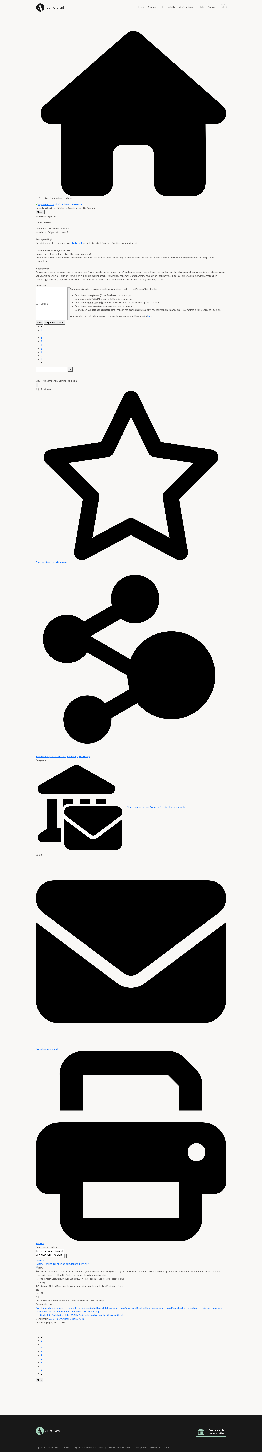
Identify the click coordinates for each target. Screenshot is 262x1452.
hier (149, 315)
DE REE (65, 1447)
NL (223, 7)
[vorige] (42, 326)
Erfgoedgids (168, 7)
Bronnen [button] (152, 7)
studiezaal (76, 243)
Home (141, 7)
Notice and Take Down (120, 1447)
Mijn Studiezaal (186, 7)
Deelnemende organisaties (216, 1431)
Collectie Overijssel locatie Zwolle (66, 1318)
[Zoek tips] (68, 303)
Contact (212, 7)
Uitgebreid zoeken (54, 322)
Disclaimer (155, 1447)
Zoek (39, 322)
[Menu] (37, 385)
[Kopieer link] (65, 1256)
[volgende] (42, 362)
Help (201, 7)
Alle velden (41, 285)
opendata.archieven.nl (47, 1447)
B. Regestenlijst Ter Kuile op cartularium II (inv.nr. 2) (63, 1263)
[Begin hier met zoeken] (133, 113)
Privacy (102, 1447)
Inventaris (41, 1260)
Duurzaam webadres (46, 1246)
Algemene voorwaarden (85, 1447)
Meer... (40, 212)
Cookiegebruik (140, 1447)
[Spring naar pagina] (70, 369)
